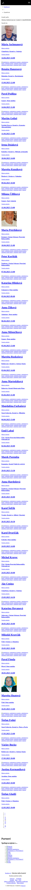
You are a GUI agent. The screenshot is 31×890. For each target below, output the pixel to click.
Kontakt (12, 880)
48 (5, 826)
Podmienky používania (22, 881)
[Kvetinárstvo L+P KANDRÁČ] (14, 850)
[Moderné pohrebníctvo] (12, 849)
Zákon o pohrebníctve (9, 881)
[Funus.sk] (9, 846)
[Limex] (8, 853)
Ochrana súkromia (11, 883)
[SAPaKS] (9, 848)
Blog (16, 880)
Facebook (18, 878)
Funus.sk (12, 878)
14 (5, 821)
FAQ (20, 880)
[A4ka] (8, 852)
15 (5, 823)
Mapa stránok (20, 883)
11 (5, 817)
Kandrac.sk (7, 7)
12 (5, 819)
